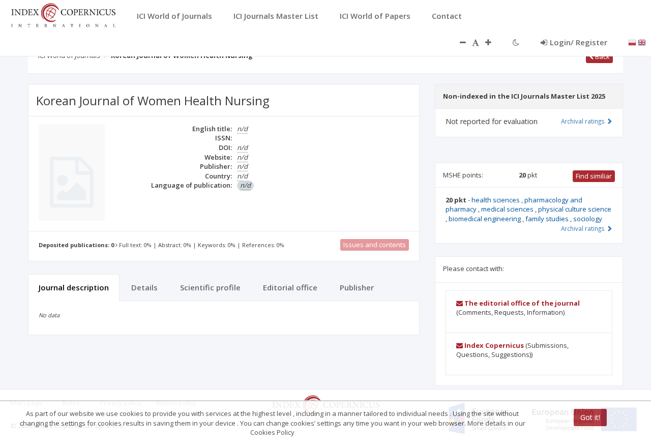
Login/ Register (578, 42)
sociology (587, 218)
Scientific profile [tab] (210, 287)
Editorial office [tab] (290, 287)
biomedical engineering (485, 218)
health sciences (496, 199)
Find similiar (594, 176)
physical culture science (574, 209)
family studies (547, 218)
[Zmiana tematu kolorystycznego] (516, 42)
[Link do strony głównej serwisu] (63, 14)
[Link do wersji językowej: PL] (632, 41)
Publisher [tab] (357, 287)
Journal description (74, 287)
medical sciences (508, 209)
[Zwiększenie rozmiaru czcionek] (493, 42)
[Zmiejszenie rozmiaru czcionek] (457, 42)
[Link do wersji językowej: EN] (642, 41)
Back (602, 56)
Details (144, 287)
